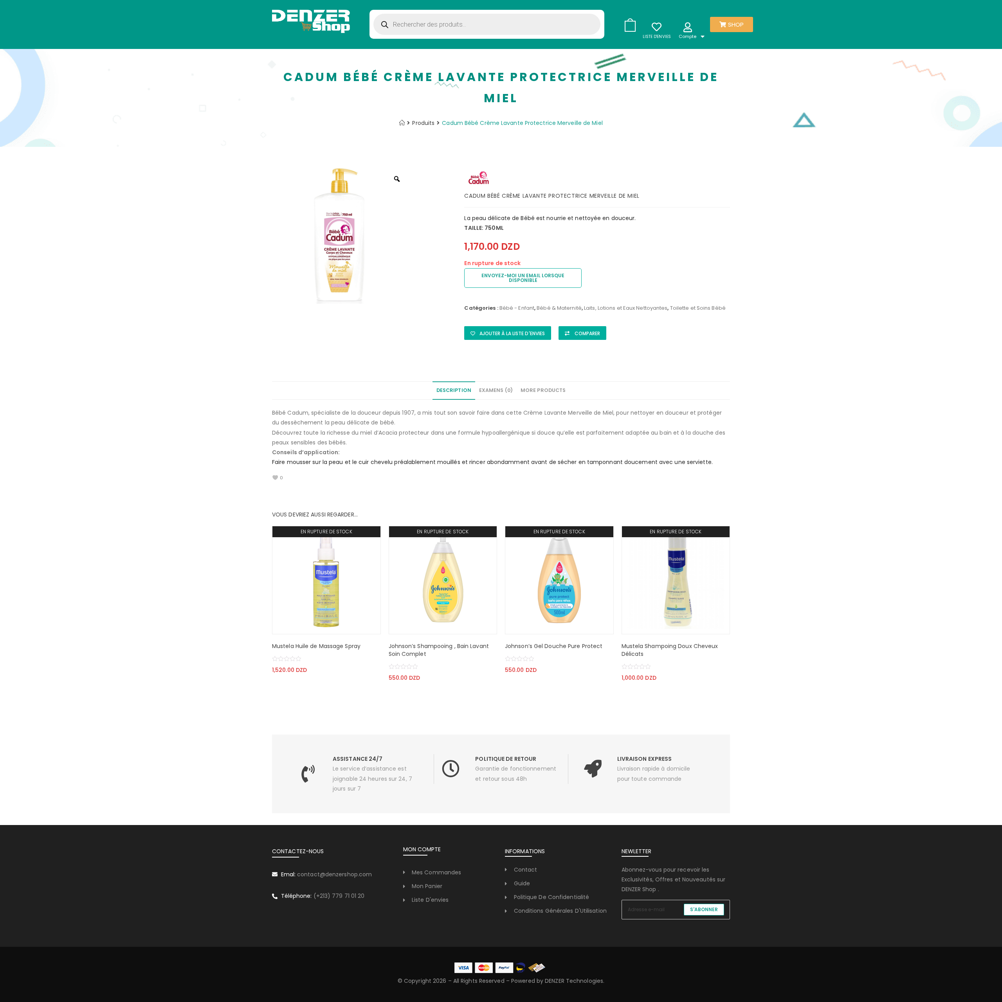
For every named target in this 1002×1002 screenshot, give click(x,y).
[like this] (275, 478)
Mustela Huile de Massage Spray (316, 646)
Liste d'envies (657, 37)
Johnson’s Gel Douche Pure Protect (553, 646)
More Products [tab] (543, 390)
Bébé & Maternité (559, 308)
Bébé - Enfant (516, 308)
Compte (688, 36)
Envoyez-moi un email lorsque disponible (522, 277)
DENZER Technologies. (574, 981)
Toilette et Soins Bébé (698, 308)
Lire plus (296, 626)
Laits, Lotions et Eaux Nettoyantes (625, 308)
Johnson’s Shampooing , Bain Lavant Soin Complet (439, 650)
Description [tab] (453, 390)
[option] (340, 235)
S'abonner (704, 909)
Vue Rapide (356, 626)
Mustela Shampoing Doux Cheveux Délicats (670, 650)
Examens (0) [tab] (496, 390)
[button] (507, 333)
